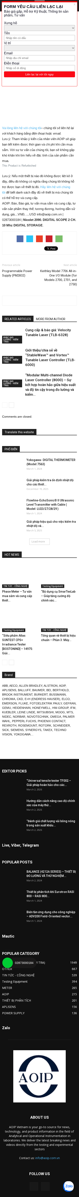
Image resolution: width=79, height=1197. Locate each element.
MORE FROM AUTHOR (50, 319)
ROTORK (45, 725)
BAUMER (38, 690)
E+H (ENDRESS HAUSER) (42, 699)
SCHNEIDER (61, 725)
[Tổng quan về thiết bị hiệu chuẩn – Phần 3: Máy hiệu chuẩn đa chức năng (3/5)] (59, 619)
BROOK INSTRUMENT (17, 694)
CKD (20, 699)
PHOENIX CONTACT (51, 721)
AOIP (62, 685)
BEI (48, 690)
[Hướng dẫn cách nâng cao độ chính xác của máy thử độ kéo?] (12, 806)
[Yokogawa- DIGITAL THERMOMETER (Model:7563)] (12, 465)
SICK (5, 730)
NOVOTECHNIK (37, 716)
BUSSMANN (57, 694)
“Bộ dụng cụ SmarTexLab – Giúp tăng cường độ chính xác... (58, 596)
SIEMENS (17, 730)
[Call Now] (7, 963)
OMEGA (55, 716)
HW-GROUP (60, 707)
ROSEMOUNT (27, 725)
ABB (5, 685)
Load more (38, 541)
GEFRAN (69, 703)
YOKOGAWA (22, 734)
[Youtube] (45, 1186)
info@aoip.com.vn (47, 1158)
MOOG (60, 712)
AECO (13, 685)
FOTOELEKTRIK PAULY (46, 703)
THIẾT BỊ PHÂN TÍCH (16, 1000)
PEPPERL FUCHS (24, 721)
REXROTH (9, 725)
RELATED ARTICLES (18, 319)
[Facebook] (34, 1186)
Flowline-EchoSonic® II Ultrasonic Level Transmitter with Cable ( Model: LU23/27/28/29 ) (50, 504)
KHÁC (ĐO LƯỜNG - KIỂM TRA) (10, 339)
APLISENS (9, 690)
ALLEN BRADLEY (30, 685)
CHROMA (8, 699)
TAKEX (47, 730)
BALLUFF (24, 690)
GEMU (6, 707)
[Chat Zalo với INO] (68, 1186)
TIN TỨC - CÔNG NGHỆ (15, 586)
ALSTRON (51, 685)
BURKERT (41, 694)
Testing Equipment (52, 586)
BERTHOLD (61, 690)
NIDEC (6, 716)
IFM (72, 707)
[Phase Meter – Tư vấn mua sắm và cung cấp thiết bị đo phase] (20, 575)
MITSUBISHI (45, 712)
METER (7, 988)
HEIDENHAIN (22, 707)
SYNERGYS (33, 730)
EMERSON (9, 703)
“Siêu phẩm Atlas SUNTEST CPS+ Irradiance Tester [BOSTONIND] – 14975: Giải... (17, 644)
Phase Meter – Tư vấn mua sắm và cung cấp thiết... (17, 596)
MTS (70, 712)
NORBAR (19, 716)
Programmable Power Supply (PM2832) (17, 273)
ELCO (66, 699)
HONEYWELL (41, 707)
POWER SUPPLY (13, 1013)
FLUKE (23, 703)
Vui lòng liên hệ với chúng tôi (21, 128)
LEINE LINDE (26, 712)
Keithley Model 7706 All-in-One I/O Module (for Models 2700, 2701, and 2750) (58, 277)
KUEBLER (9, 712)
